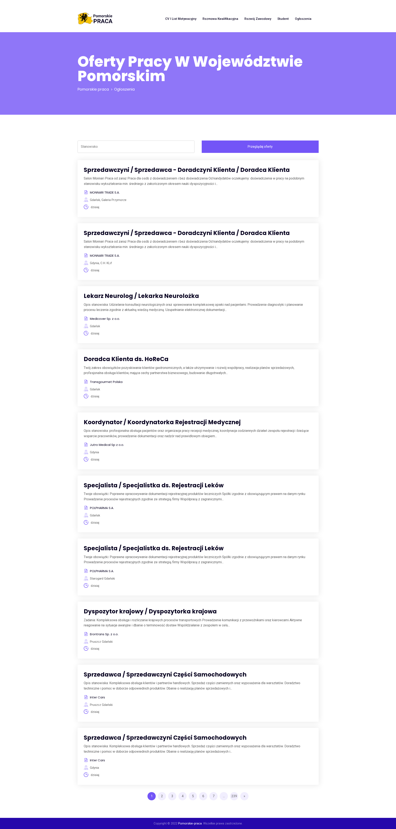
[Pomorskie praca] (95, 18)
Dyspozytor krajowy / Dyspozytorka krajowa (150, 611)
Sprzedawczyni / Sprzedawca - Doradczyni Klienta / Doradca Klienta (187, 170)
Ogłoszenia (303, 19)
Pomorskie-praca (190, 823)
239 (234, 796)
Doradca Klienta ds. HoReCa (126, 359)
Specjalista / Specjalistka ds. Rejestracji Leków (154, 485)
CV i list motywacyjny (180, 19)
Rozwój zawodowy (257, 19)
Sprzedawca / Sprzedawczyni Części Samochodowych (165, 675)
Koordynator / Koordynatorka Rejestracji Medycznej (162, 422)
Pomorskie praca (93, 89)
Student (283, 19)
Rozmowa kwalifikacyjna (220, 19)
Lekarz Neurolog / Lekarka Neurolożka (141, 296)
